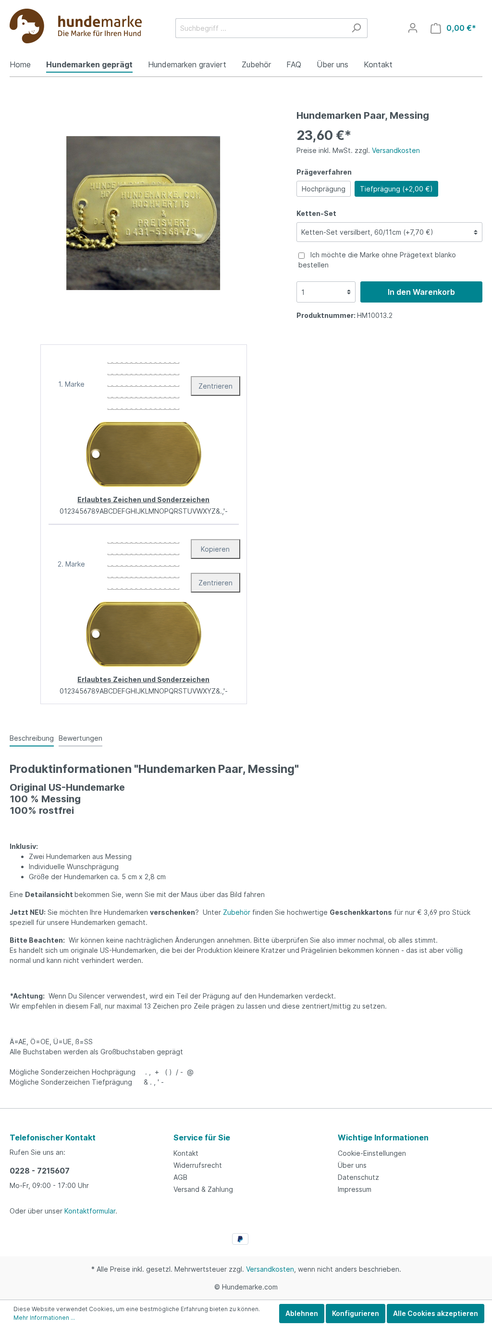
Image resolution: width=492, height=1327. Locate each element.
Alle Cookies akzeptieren (435, 1313)
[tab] (32, 737)
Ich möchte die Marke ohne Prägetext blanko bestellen (377, 260)
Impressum (354, 1189)
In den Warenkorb (421, 292)
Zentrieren (215, 386)
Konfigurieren (355, 1313)
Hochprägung (323, 189)
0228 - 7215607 (40, 1170)
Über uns (352, 1165)
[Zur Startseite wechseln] (76, 26)
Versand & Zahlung (203, 1189)
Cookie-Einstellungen (372, 1153)
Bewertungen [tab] (80, 738)
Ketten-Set (316, 213)
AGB (180, 1177)
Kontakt (185, 1153)
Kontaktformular (89, 1211)
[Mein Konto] (412, 28)
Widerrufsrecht (197, 1165)
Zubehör (236, 912)
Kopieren (215, 549)
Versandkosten (396, 150)
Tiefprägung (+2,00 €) (396, 189)
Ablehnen (301, 1313)
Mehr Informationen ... (44, 1317)
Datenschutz (358, 1177)
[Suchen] (356, 28)
